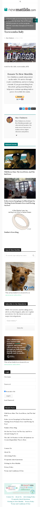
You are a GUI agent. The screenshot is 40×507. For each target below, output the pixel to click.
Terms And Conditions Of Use (14, 471)
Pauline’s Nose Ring (11, 232)
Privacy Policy (8, 467)
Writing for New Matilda (12, 463)
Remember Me (10, 391)
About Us (7, 452)
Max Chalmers (10, 38)
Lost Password (9, 400)
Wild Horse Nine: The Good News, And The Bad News (19, 173)
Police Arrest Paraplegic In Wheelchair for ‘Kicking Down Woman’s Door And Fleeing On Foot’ (19, 203)
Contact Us (8, 448)
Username (7, 377)
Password (7, 384)
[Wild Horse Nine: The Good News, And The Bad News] (20, 159)
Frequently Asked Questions (13, 459)
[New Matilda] (20, 9)
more (33, 108)
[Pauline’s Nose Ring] (20, 219)
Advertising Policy (10, 456)
